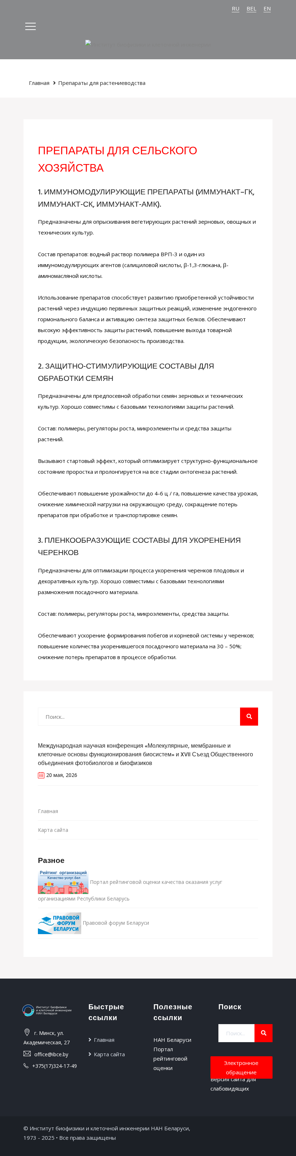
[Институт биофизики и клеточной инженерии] (148, 43)
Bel (251, 8)
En (267, 8)
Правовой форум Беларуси (115, 922)
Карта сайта (53, 829)
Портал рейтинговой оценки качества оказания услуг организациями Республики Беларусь (130, 890)
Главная (39, 82)
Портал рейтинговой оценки (170, 1058)
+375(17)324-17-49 (54, 1065)
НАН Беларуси (172, 1039)
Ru (235, 8)
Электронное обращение (241, 1067)
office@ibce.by (51, 1054)
